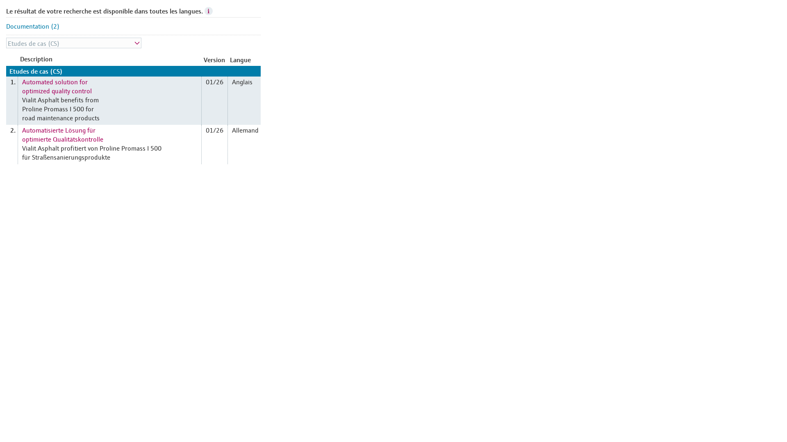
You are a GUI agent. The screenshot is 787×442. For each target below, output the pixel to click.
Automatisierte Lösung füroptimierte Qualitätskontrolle (62, 134)
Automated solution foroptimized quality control (57, 86)
